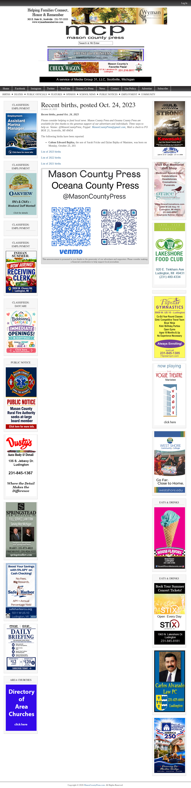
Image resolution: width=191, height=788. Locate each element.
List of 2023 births (51, 151)
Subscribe (163, 88)
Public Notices (108, 94)
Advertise (147, 88)
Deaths (18, 94)
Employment (129, 94)
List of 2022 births (51, 157)
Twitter (51, 88)
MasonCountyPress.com (94, 785)
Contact (115, 88)
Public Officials (37, 94)
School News (87, 94)
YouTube (65, 88)
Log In (184, 3)
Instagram (36, 88)
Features (56, 94)
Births (6, 94)
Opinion (71, 94)
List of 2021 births (51, 163)
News (102, 88)
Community (148, 94)
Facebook (20, 88)
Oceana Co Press (84, 88)
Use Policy (130, 88)
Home (6, 88)
